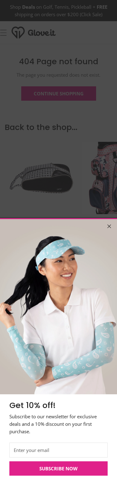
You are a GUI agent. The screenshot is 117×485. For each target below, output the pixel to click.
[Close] (109, 226)
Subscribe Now (58, 468)
